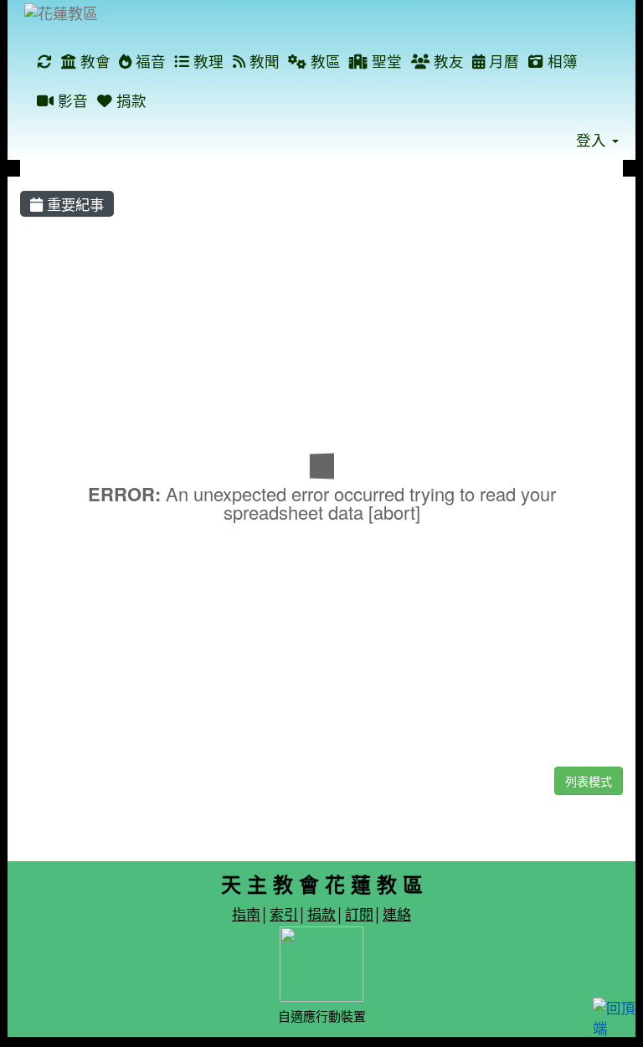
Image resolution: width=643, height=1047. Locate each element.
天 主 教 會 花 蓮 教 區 (322, 884)
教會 (93, 60)
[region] (321, 490)
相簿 (560, 60)
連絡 (397, 913)
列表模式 (588, 780)
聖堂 (385, 60)
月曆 (502, 60)
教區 (323, 60)
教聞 (262, 60)
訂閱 (359, 913)
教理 (206, 60)
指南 (246, 913)
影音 (71, 100)
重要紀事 (73, 203)
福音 (148, 60)
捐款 (129, 100)
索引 (284, 913)
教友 (447, 60)
